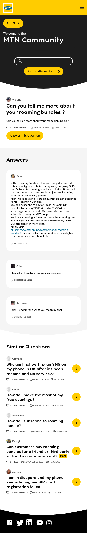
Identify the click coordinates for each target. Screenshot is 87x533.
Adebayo (21, 303)
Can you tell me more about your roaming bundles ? (40, 109)
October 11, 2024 (22, 317)
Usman (16, 389)
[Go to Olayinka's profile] (8, 359)
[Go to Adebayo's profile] (13, 303)
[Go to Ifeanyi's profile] (8, 441)
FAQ (16, 462)
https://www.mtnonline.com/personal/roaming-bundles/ (40, 231)
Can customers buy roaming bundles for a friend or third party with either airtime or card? (37, 451)
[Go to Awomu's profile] (8, 472)
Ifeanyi (16, 441)
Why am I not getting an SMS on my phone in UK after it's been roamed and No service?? (36, 369)
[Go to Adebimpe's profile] (8, 415)
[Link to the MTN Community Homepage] (8, 8)
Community (20, 128)
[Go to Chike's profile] (13, 266)
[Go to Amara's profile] (13, 176)
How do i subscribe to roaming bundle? (34, 423)
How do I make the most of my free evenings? (34, 397)
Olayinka (17, 359)
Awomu (16, 472)
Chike (19, 266)
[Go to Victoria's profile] (8, 100)
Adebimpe (18, 415)
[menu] (82, 7)
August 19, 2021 (22, 243)
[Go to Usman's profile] (8, 389)
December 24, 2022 (23, 280)
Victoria (16, 100)
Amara (20, 176)
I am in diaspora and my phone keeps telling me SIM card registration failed (35, 482)
